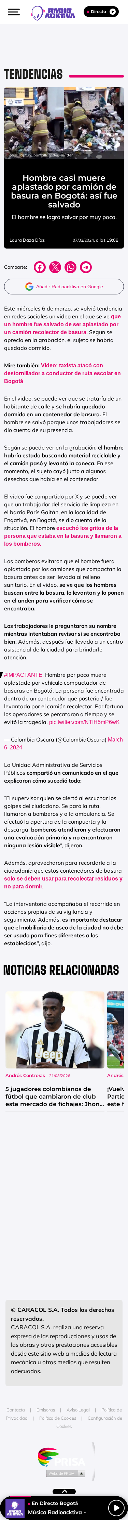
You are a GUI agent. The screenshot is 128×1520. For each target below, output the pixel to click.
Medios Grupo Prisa (64, 1473)
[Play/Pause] (116, 1508)
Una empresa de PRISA (64, 1456)
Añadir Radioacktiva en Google (69, 286)
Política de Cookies (57, 1418)
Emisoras (46, 1410)
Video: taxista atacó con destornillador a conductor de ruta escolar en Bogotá (62, 373)
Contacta (15, 1410)
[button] (13, 12)
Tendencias (33, 74)
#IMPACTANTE (23, 675)
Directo (98, 11)
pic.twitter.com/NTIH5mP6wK (84, 722)
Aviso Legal (78, 1410)
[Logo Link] (56, 12)
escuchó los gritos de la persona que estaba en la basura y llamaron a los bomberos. (63, 536)
